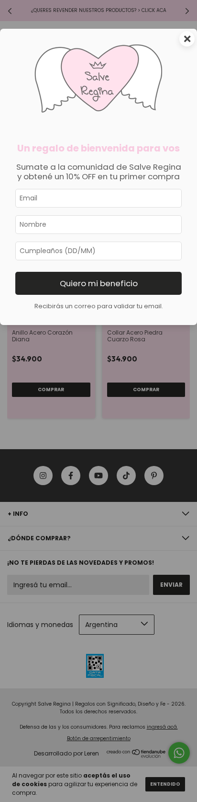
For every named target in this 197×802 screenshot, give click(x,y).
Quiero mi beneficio (99, 283)
